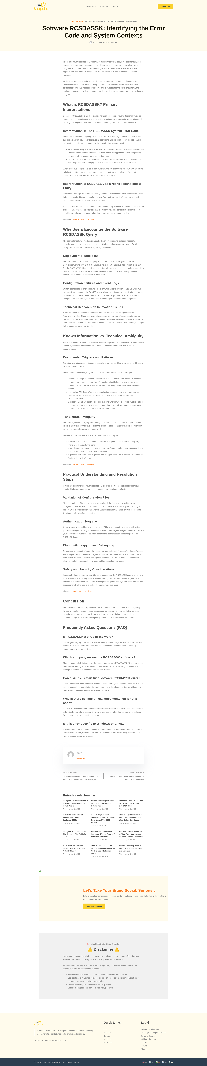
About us (107, 1033)
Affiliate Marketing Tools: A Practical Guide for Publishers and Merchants (131, 848)
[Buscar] (123, 6)
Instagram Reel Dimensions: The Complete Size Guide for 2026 (74, 834)
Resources (104, 6)
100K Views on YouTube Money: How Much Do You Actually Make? (74, 848)
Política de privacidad (150, 1029)
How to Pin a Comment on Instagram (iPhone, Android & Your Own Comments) (103, 834)
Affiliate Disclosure (149, 1039)
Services (115, 6)
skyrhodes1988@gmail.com (54, 1040)
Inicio (106, 1029)
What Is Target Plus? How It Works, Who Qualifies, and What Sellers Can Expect (130, 817)
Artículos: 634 (81, 758)
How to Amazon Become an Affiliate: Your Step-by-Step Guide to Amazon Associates (131, 834)
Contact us (165, 6)
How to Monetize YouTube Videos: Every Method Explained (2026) (73, 817)
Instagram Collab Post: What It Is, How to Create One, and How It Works (75, 803)
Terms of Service (148, 1036)
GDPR (144, 1042)
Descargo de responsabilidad (153, 1033)
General (114, 42)
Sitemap (144, 1049)
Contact (107, 1036)
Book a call (108, 1042)
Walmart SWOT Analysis (83, 219)
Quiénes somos (90, 6)
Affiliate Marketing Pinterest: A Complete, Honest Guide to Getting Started (103, 803)
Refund (144, 1046)
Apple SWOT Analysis (82, 591)
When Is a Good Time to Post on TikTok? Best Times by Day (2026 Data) (131, 803)
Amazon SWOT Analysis (83, 464)
